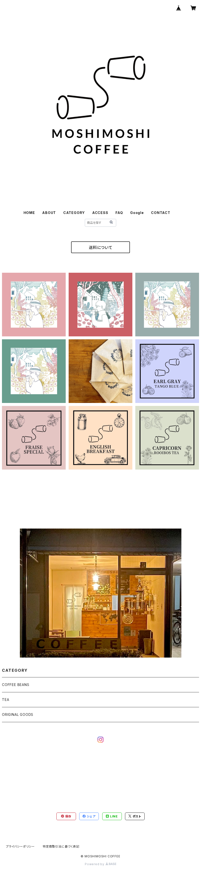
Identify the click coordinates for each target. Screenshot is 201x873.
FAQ (119, 213)
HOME (29, 213)
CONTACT (160, 213)
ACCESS (100, 213)
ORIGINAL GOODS (17, 714)
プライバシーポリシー (20, 846)
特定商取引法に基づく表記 (61, 846)
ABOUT (49, 213)
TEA (5, 699)
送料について (100, 247)
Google (137, 213)
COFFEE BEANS (15, 685)
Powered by (95, 864)
